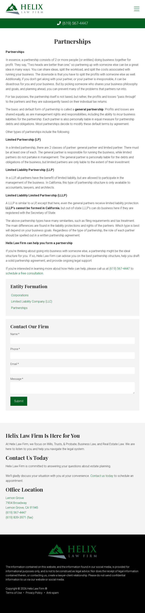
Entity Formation (28, 286)
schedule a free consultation (24, 273)
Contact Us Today (27, 457)
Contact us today (101, 476)
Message (16, 378)
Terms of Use (14, 592)
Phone (15, 349)
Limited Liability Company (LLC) (31, 301)
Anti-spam (52, 592)
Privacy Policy (34, 592)
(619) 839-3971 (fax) (19, 517)
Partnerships (19, 308)
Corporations (20, 295)
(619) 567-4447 (75, 23)
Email (14, 363)
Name (14, 334)
